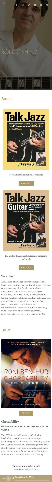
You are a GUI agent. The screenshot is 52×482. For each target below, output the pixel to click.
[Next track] (13, 478)
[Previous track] (4, 478)
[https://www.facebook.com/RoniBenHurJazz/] (17, 5)
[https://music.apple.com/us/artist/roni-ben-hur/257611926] (47, 5)
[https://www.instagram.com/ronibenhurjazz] (23, 5)
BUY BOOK (26, 183)
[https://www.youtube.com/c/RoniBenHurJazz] (35, 5)
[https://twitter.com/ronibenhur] (29, 5)
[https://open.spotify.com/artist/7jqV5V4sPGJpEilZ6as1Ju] (41, 5)
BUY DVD (26, 413)
